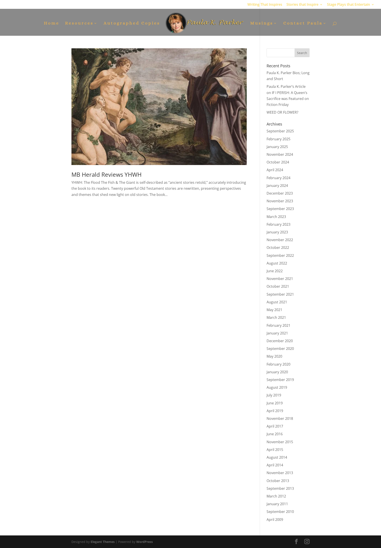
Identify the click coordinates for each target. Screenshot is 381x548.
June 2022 (275, 270)
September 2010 (280, 511)
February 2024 (278, 177)
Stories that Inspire (302, 5)
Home (51, 24)
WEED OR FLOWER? (282, 112)
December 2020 (280, 340)
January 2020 (277, 372)
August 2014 (277, 457)
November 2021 (280, 278)
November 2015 (280, 441)
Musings (261, 24)
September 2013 (280, 488)
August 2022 (277, 263)
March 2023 (276, 216)
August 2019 (277, 387)
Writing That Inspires (264, 5)
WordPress (144, 542)
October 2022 (278, 247)
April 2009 (275, 519)
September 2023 (280, 208)
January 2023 (277, 232)
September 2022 (280, 255)
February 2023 (278, 224)
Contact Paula (303, 24)
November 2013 (280, 472)
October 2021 (278, 286)
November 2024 (280, 154)
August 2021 (277, 302)
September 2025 (280, 131)
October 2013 (278, 480)
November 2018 (280, 418)
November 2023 (280, 201)
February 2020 (278, 364)
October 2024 (278, 162)
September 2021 (280, 294)
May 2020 (274, 356)
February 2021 (278, 325)
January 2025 (277, 146)
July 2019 (274, 395)
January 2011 (277, 503)
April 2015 (275, 449)
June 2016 (275, 434)
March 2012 (276, 496)
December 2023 (280, 193)
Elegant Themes (103, 542)
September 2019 (280, 379)
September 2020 (280, 348)
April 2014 (275, 465)
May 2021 (274, 309)
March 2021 (276, 317)
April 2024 (275, 169)
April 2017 (275, 426)
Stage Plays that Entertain (348, 5)
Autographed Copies (132, 24)
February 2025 (278, 139)
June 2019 (275, 403)
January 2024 (277, 185)
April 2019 (275, 410)
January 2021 (277, 333)
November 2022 (280, 239)
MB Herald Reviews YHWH (106, 174)
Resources (79, 24)
